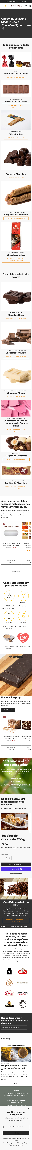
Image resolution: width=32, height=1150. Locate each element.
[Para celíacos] (23, 597)
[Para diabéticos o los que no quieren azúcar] (9, 597)
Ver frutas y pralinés (16, 178)
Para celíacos (23, 606)
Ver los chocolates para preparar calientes (16, 259)
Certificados (23, 626)
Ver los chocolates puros (16, 319)
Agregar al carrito (11, 561)
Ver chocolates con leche (16, 356)
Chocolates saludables (23, 646)
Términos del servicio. (16, 1145)
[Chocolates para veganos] (9, 637)
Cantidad (4, 854)
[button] (14, 1083)
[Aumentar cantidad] (9, 858)
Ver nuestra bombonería (16, 77)
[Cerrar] (29, 1109)
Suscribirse (16, 1133)
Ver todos (16, 571)
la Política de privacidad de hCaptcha (14, 1143)
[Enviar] (29, 1027)
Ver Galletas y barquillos (16, 218)
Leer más (4, 1079)
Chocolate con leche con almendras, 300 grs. (11, 738)
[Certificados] (23, 617)
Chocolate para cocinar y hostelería (16, 920)
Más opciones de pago (16, 873)
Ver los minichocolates (16, 137)
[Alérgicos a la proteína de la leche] (9, 617)
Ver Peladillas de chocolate (16, 459)
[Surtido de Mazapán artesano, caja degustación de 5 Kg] (11, 531)
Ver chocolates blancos (16, 397)
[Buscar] (26, 6)
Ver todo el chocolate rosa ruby (16, 430)
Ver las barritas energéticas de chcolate (16, 488)
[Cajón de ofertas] (6, 6)
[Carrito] (30, 6)
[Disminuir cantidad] (3, 858)
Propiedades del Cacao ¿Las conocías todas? (14, 1067)
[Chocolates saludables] (23, 637)
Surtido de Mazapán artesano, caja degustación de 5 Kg (11, 544)
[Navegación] (2, 6)
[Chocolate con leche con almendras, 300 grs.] (11, 724)
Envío (14, 847)
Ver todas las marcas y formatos (16, 106)
